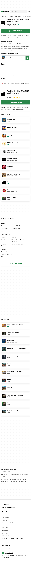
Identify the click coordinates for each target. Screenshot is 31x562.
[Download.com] (5, 11)
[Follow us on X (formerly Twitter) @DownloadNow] (6, 549)
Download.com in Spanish (8, 522)
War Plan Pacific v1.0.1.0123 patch (18, 20)
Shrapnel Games (6, 471)
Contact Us (4, 520)
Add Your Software (6, 517)
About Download (6, 515)
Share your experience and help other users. (12, 37)
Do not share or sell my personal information (12, 538)
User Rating (9, 26)
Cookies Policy (5, 535)
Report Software (17, 263)
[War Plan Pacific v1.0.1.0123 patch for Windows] (3, 23)
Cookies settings (6, 541)
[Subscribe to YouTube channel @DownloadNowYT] (9, 549)
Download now (16, 31)
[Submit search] (11, 11)
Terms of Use (5, 533)
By (11, 24)
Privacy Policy (5, 530)
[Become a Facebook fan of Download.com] (3, 549)
